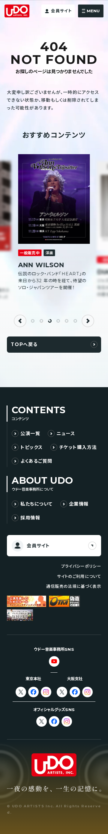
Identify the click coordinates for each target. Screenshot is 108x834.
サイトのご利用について (79, 576)
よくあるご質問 (36, 461)
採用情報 (30, 518)
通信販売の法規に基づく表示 (73, 586)
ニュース (65, 433)
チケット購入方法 (78, 447)
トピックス (31, 447)
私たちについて (36, 504)
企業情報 (79, 504)
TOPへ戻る (24, 344)
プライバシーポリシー (81, 566)
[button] (20, 321)
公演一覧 (30, 433)
